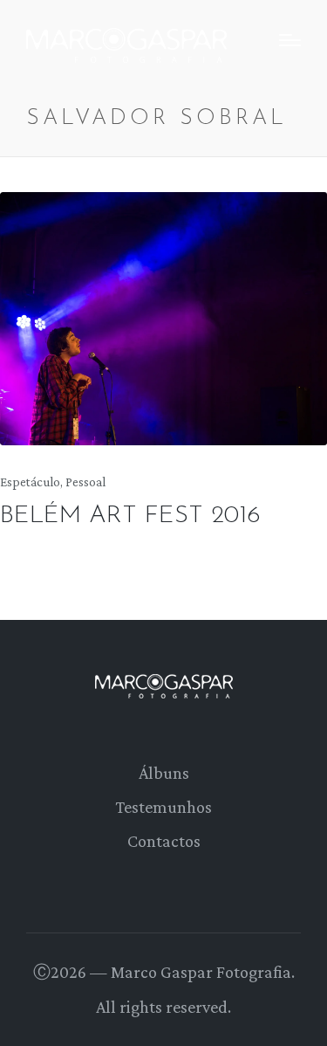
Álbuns (164, 772)
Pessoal (85, 482)
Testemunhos (163, 806)
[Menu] (290, 40)
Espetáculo (30, 482)
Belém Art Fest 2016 (130, 516)
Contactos (164, 840)
